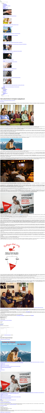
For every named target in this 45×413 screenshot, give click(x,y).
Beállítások (5, 405)
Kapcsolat (1, 402)
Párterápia (4, 17)
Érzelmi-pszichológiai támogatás (6, 42)
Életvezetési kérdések (16, 42)
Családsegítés (12, 68)
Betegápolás (9, 68)
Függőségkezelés (8, 77)
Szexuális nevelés (12, 35)
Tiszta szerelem (7, 17)
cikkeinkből (32, 315)
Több (4, 34)
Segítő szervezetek (5, 89)
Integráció (12, 70)
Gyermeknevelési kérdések (17, 33)
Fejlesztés (13, 33)
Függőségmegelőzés (12, 77)
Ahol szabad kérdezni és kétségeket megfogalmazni (9, 100)
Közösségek (4, 6)
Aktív (7, 409)
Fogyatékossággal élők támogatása (7, 70)
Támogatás (3, 94)
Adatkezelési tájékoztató (8, 402)
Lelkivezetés (8, 61)
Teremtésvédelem (12, 61)
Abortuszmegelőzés (9, 24)
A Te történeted (5, 91)
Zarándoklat (15, 61)
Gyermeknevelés (5, 33)
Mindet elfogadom (2, 405)
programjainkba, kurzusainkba (20, 315)
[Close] (0, 326)
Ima (3, 61)
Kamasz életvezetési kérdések (6, 35)
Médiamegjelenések (5, 93)
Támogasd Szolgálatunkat (9, 320)
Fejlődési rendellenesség (14, 24)
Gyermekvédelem (16, 35)
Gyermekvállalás (5, 4)
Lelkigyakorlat (5, 61)
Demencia (15, 68)
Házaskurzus (21, 214)
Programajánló (3, 87)
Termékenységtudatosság (6, 26)
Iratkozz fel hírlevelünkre (3, 320)
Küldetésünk (4, 92)
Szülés (17, 24)
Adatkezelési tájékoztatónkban (13, 404)
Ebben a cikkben (2, 101)
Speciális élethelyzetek (5, 7)
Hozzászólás (1, 324)
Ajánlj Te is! (4, 90)
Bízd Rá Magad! (28, 311)
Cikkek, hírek (1, 100)
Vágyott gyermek (11, 26)
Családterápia (11, 42)
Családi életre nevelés (9, 33)
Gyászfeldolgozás (20, 42)
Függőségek (4, 8)
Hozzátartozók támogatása (17, 77)
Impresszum (4, 402)
